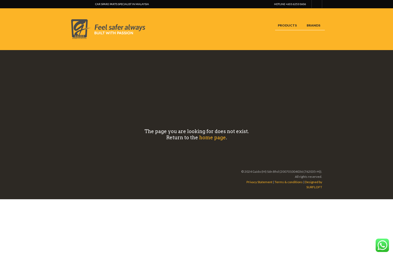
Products (287, 25)
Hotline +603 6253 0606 (290, 4)
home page (212, 137)
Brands (313, 25)
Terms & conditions (289, 182)
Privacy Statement (259, 182)
